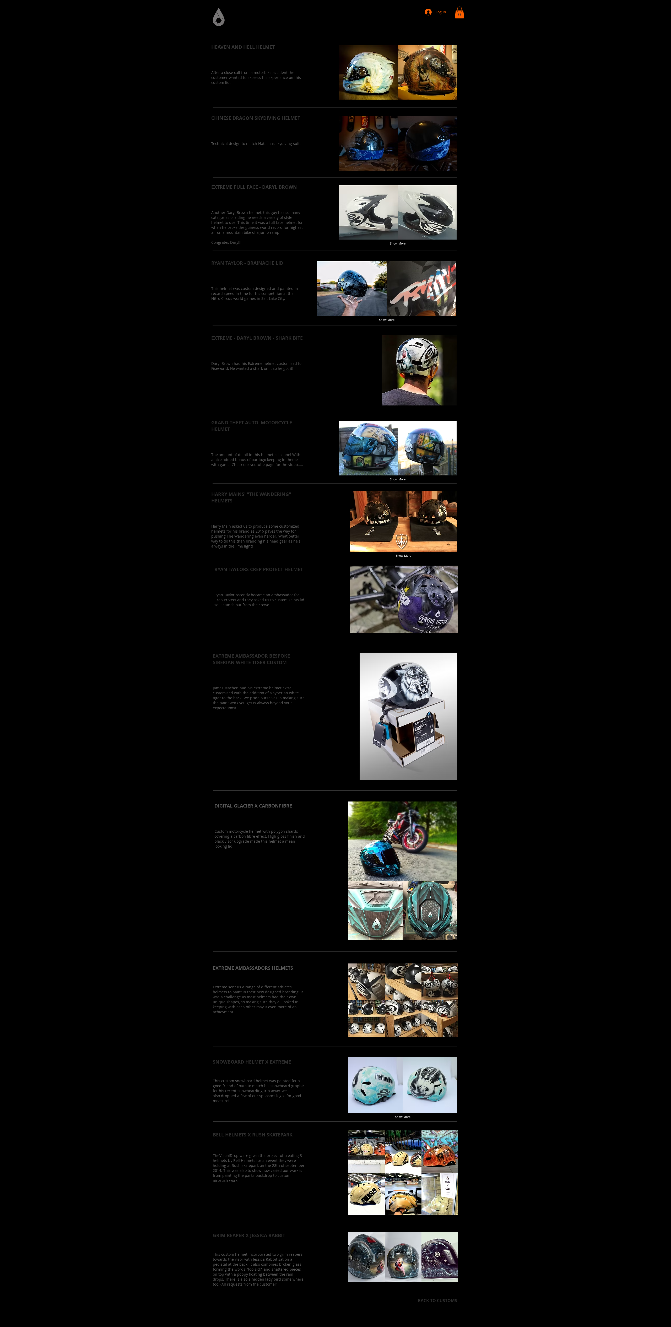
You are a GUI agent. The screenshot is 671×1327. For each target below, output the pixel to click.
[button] (459, 12)
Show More (397, 243)
